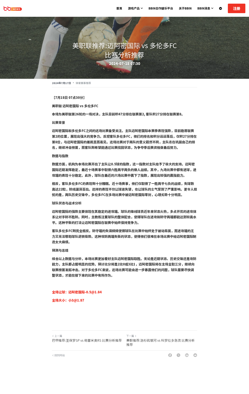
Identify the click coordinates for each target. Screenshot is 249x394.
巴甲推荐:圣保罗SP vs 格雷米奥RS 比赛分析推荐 (87, 340)
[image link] (13, 8)
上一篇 (58, 336)
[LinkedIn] (187, 355)
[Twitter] (178, 355)
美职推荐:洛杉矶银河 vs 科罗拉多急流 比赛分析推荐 (160, 342)
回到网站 (60, 355)
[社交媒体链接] (220, 8)
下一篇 (130, 336)
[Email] (195, 355)
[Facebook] (170, 355)
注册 (236, 8)
